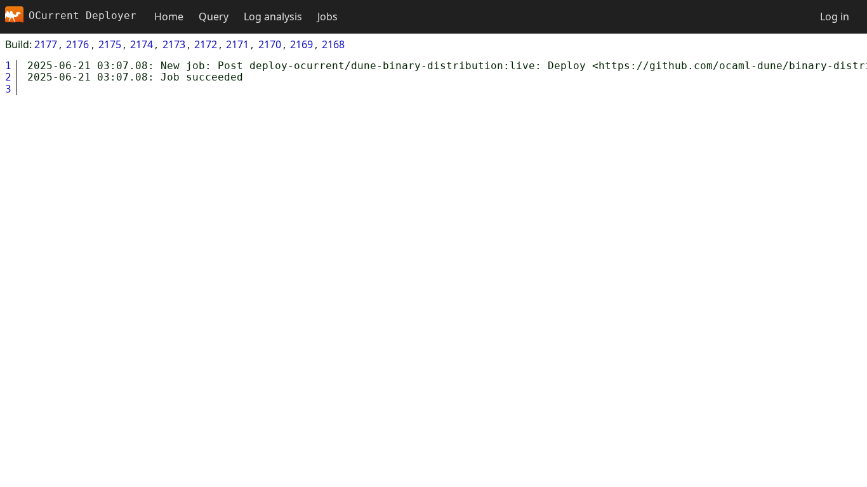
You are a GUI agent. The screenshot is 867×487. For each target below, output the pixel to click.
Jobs (327, 16)
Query (213, 16)
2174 (141, 44)
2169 (301, 44)
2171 (237, 44)
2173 (173, 44)
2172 (205, 44)
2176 (77, 44)
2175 (109, 44)
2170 (269, 44)
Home (168, 16)
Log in (834, 16)
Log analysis (273, 16)
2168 (333, 44)
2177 (45, 44)
